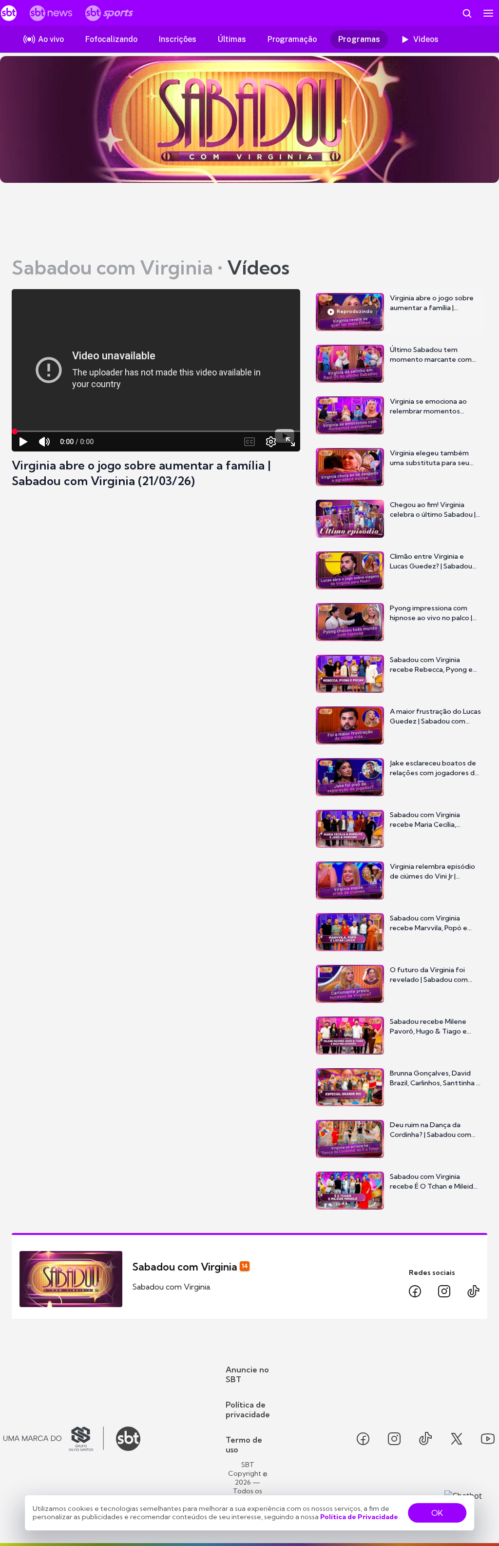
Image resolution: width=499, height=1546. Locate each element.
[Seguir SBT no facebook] (363, 1439)
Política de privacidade (248, 1409)
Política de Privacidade (359, 1516)
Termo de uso (244, 1444)
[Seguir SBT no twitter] (456, 1439)
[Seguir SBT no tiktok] (425, 1439)
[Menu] (488, 13)
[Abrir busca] (467, 13)
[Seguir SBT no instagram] (394, 1439)
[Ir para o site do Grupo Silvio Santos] (53, 1439)
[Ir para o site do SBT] (128, 1439)
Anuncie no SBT (247, 1374)
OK (437, 1513)
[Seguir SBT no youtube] (488, 1439)
